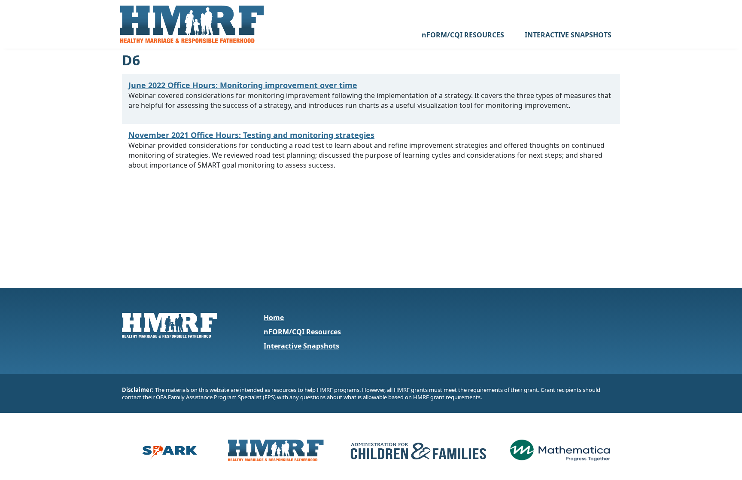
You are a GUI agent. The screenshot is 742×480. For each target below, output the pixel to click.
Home (274, 317)
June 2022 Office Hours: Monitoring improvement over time (242, 85)
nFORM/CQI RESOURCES (463, 35)
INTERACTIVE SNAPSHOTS (568, 35)
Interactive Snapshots (301, 346)
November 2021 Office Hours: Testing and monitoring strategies (251, 135)
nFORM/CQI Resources (302, 331)
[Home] (192, 24)
